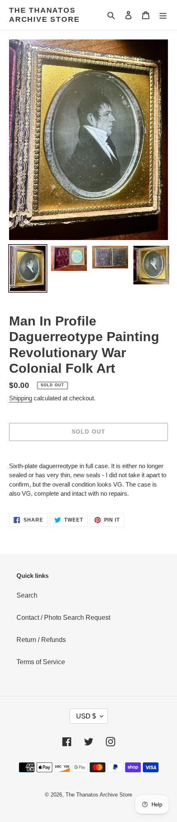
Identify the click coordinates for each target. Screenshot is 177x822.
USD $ (86, 716)
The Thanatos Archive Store (44, 14)
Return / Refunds (41, 639)
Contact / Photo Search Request (63, 617)
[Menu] (163, 15)
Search (26, 595)
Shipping (20, 398)
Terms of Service (40, 661)
